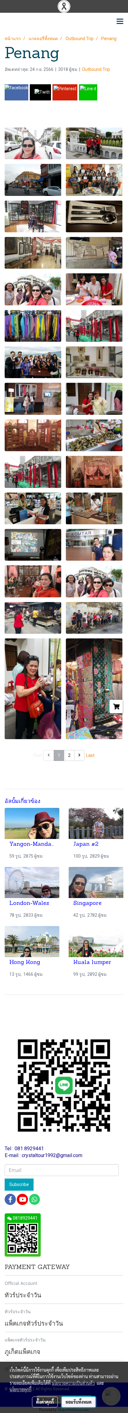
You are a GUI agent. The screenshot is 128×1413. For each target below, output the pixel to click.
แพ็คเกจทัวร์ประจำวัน (25, 1340)
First (38, 755)
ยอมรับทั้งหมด (79, 1402)
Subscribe (19, 1184)
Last (90, 755)
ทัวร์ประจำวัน (18, 1311)
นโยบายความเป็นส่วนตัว (73, 1383)
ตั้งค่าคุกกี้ (45, 1402)
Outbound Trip (96, 69)
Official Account (21, 1283)
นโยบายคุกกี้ (20, 1389)
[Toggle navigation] (120, 22)
